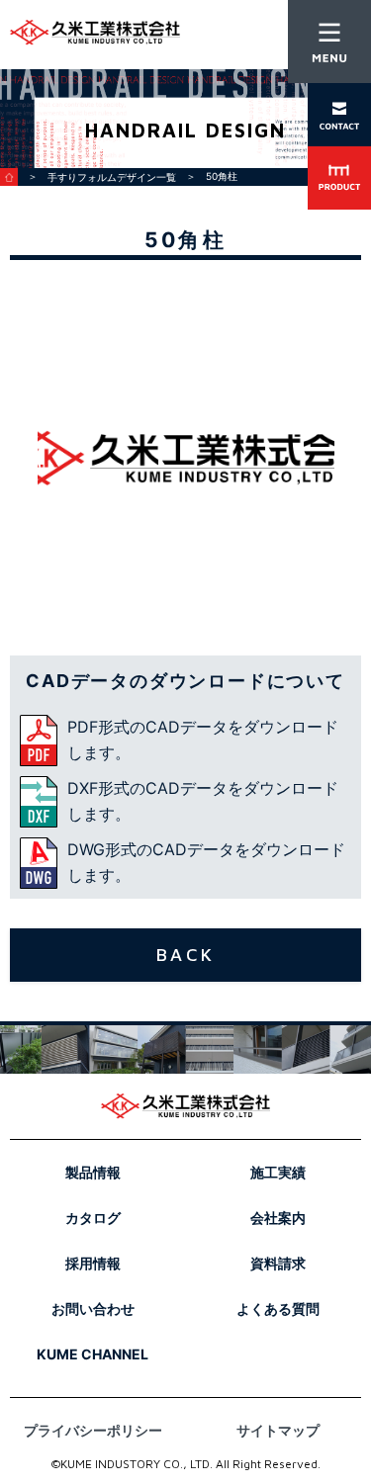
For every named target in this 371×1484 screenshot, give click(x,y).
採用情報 (93, 1263)
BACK (185, 954)
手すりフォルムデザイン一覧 (111, 177)
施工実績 (278, 1172)
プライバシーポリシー (93, 1430)
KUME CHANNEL (92, 1354)
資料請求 (278, 1263)
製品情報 (93, 1172)
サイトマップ (278, 1430)
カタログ (93, 1217)
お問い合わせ (93, 1308)
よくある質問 (278, 1308)
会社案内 (278, 1217)
